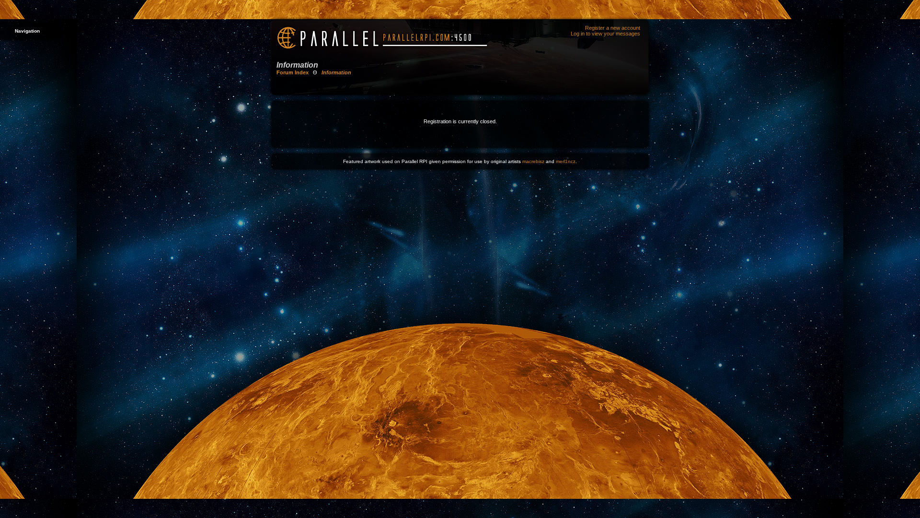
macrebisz (533, 161)
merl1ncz (565, 161)
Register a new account (612, 28)
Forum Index (292, 72)
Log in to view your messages (605, 33)
